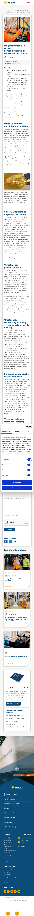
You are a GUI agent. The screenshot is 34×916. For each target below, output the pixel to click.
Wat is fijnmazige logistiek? (14, 715)
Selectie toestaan (17, 488)
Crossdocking (7, 840)
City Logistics (11, 799)
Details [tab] (17, 431)
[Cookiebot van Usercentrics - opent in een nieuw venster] (25, 427)
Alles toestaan (17, 482)
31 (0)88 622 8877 (24, 841)
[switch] (29, 465)
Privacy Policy (24, 897)
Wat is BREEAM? (11, 724)
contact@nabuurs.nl (25, 838)
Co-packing (7, 838)
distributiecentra (9, 346)
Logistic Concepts (12, 794)
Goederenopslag (8, 842)
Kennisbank (10, 813)
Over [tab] (27, 431)
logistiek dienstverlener (22, 114)
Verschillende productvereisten (16, 78)
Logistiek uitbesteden (9, 852)
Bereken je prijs (11, 827)
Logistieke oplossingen (10, 850)
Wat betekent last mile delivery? (16, 718)
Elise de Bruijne (11, 57)
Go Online (24, 900)
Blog (10, 10)
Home (5, 10)
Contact (9, 822)
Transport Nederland (9, 859)
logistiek (17, 94)
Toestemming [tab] (6, 431)
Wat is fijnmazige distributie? (15, 727)
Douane (6, 844)
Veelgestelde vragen (9, 861)
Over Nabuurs (10, 817)
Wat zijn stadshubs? (12, 721)
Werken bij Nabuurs (12, 803)
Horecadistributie (9, 100)
